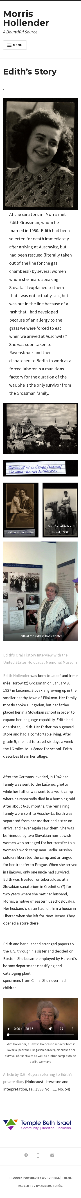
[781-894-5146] (38, 1156)
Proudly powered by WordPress (34, 1178)
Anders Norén (51, 1186)
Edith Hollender (16, 675)
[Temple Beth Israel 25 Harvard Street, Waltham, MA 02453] (26, 1156)
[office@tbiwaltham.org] (52, 1156)
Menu (17, 45)
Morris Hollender (26, 18)
